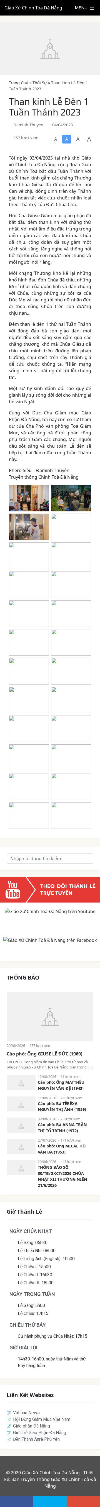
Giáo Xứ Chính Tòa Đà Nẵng (33, 8)
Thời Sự (39, 82)
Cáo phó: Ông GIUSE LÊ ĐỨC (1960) (44, 1054)
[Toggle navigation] (85, 7)
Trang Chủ (18, 82)
